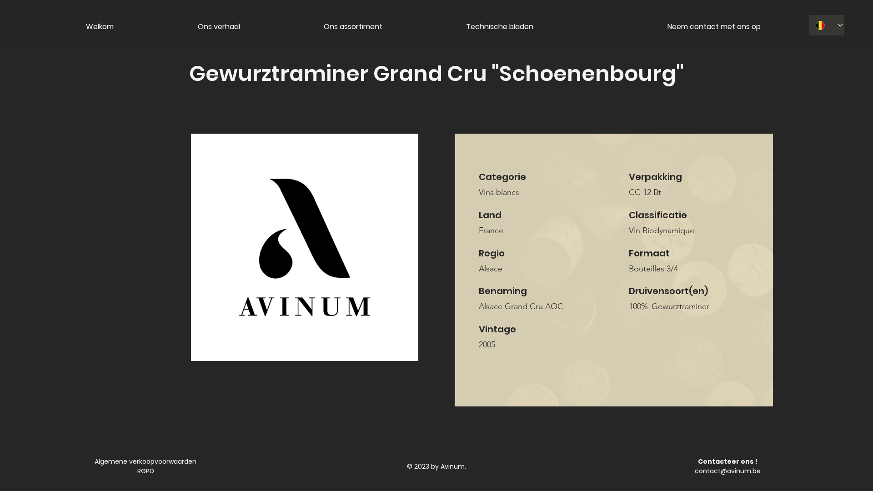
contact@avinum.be (728, 471)
